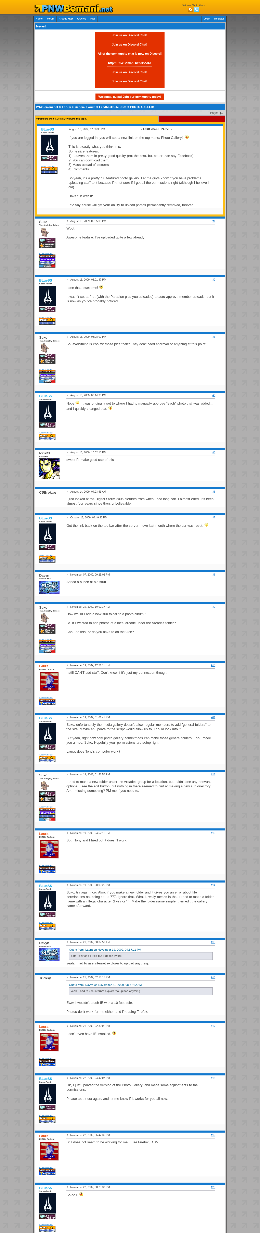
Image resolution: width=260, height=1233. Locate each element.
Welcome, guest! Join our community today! (129, 96)
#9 (213, 606)
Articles (81, 18)
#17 (213, 1025)
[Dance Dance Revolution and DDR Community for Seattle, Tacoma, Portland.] (74, 12)
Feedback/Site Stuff (112, 107)
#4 (213, 395)
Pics (92, 18)
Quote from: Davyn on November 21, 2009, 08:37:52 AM (105, 984)
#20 (213, 1187)
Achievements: (48, 166)
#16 (213, 977)
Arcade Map (66, 18)
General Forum (85, 107)
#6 (213, 491)
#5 (213, 452)
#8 (213, 574)
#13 (213, 833)
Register (219, 18)
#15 (213, 942)
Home (39, 18)
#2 (213, 279)
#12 (213, 774)
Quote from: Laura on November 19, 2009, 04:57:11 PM (105, 949)
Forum (50, 18)
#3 (213, 336)
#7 (213, 517)
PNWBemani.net (47, 107)
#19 (213, 1135)
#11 (213, 717)
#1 (213, 221)
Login (207, 18)
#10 (213, 665)
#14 (213, 885)
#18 (213, 1078)
